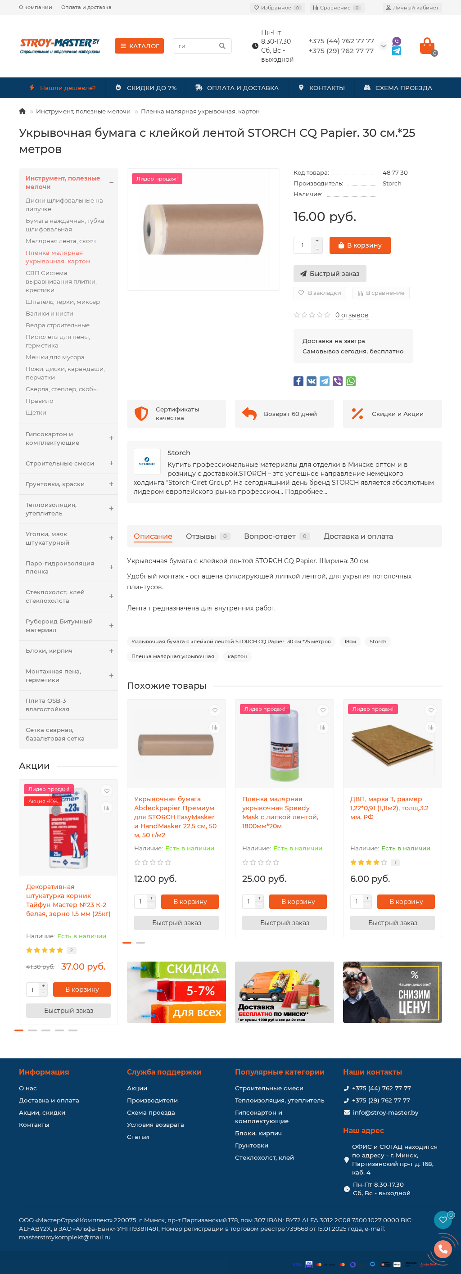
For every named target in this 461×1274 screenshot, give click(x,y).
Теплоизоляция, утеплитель (51, 509)
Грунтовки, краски (55, 484)
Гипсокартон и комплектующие (52, 438)
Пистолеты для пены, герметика (58, 341)
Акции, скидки (42, 1112)
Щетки (36, 412)
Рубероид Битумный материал (59, 625)
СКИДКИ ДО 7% (151, 87)
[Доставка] (284, 992)
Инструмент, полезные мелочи (83, 111)
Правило (39, 400)
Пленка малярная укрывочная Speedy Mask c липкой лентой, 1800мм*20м (280, 812)
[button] (18, 1030)
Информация (44, 1072)
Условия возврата (155, 1124)
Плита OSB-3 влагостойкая (47, 705)
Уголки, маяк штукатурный (47, 538)
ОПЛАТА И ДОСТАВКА (243, 87)
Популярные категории (280, 1072)
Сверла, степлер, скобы (62, 389)
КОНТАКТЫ (327, 87)
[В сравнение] (106, 807)
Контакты (34, 1124)
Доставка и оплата (358, 536)
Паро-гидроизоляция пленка (60, 567)
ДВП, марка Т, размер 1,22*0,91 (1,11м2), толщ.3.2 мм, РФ (389, 808)
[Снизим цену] (392, 992)
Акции (137, 1088)
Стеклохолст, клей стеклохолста (55, 596)
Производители (152, 1100)
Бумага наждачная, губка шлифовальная (65, 225)
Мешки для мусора (55, 357)
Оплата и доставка (86, 7)
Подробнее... (306, 492)
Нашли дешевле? (68, 87)
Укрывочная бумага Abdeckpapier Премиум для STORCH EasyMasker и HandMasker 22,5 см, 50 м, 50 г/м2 (175, 817)
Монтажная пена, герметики (53, 675)
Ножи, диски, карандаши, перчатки (65, 373)
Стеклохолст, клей (264, 1157)
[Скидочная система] (176, 992)
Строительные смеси (60, 463)
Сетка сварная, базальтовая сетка (55, 734)
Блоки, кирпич (49, 650)
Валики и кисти (49, 313)
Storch (392, 183)
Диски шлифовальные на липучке (64, 204)
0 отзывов (352, 315)
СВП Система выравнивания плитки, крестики (61, 281)
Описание (153, 536)
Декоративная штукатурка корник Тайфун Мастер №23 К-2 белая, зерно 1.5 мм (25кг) (68, 900)
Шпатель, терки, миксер (63, 301)
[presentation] (19, 904)
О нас (28, 1088)
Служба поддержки (164, 1072)
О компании (35, 7)
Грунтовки (251, 1145)
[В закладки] (106, 790)
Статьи (138, 1136)
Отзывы (206, 536)
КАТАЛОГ (144, 46)
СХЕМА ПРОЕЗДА (403, 87)
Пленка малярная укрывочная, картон (200, 111)
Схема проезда (151, 1112)
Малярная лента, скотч (61, 240)
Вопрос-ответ (275, 536)
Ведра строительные (58, 325)
